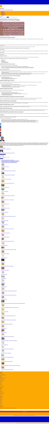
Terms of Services (2, 393)
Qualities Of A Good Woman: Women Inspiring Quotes (7, 183)
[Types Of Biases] (2, 281)
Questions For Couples (4, 328)
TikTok (1, 401)
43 (1, 196)
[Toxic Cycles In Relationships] (2, 190)
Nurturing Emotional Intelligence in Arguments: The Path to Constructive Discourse (10, 365)
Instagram (2, 419)
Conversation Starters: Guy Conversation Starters (7, 361)
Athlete (1, 382)
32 (1, 208)
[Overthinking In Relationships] (2, 219)
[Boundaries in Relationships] (2, 343)
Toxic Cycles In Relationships (4, 191)
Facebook (2, 418)
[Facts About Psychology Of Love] (2, 202)
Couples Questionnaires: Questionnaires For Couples (7, 357)
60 (1, 167)
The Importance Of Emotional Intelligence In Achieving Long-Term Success (10, 307)
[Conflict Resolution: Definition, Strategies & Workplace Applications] (2, 339)
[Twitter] (24, 124)
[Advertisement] (21, 42)
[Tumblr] (24, 127)
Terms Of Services (3, 14)
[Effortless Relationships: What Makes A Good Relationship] (2, 173)
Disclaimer (1, 391)
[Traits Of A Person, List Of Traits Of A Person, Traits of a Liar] (2, 314)
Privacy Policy (1, 392)
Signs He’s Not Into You (4, 299)
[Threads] (24, 135)
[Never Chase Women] (2, 277)
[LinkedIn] (24, 129)
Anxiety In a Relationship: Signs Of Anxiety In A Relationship (8, 170)
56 (1, 171)
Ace (0, 21)
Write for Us (1, 394)
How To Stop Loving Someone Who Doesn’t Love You (7, 241)
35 (1, 204)
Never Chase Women (3, 278)
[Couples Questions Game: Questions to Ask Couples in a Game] (2, 318)
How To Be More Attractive (4, 224)
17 (1, 291)
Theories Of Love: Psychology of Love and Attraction (7, 199)
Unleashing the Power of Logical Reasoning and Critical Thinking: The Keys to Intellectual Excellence (13, 303)
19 (1, 266)
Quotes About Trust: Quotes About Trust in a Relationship (8, 195)
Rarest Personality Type (4, 286)
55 (1, 175)
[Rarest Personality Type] (2, 285)
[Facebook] (24, 123)
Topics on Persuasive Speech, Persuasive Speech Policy (7, 336)
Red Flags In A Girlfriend (4, 257)
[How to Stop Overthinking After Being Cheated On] (2, 368)
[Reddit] (24, 128)
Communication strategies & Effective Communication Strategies (8, 249)
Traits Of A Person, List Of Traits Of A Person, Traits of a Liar (8, 315)
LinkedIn (1, 403)
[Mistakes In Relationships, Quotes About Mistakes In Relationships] (2, 289)
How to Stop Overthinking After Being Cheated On (7, 369)
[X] (24, 132)
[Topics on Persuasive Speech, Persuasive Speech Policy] (2, 335)
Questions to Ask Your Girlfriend (5, 270)
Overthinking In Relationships (4, 220)
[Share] (24, 136)
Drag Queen (1, 381)
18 (1, 283)
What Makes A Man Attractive (4, 212)
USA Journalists (2, 385)
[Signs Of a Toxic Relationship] (2, 310)
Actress (1, 384)
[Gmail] (24, 133)
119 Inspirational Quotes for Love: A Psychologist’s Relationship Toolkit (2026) (10, 161)
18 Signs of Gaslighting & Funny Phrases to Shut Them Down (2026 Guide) (10, 160)
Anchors (1, 383)
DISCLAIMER (3, 12)
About (2, 11)
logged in (4, 157)
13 (1, 370)
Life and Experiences (2, 380)
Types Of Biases (3, 282)
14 (1, 341)
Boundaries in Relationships (4, 344)
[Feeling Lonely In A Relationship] (2, 252)
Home (2, 13)
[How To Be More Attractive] (2, 223)
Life (1, 21)
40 (1, 200)
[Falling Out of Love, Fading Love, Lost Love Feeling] (2, 227)
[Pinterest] (24, 130)
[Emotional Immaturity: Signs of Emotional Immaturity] (2, 347)
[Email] (24, 125)
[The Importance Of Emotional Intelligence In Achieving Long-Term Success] (2, 306)
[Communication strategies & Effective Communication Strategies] (2, 248)
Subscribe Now (24, 411)
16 (1, 312)
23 (1, 237)
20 (1, 262)
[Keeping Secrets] (2, 260)
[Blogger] (24, 131)
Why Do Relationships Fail (4, 245)
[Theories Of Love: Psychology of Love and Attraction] (2, 198)
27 (1, 225)
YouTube (1, 402)
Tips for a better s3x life (4, 332)
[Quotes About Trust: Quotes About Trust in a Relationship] (2, 194)
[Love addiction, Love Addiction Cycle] (2, 231)
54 (1, 179)
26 (1, 229)
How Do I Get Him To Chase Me (5, 187)
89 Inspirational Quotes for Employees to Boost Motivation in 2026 (9, 162)
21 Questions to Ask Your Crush (5, 166)
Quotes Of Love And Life (4, 274)
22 (1, 254)
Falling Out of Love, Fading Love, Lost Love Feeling (7, 228)
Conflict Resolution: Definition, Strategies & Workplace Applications (9, 340)
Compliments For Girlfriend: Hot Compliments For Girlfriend (8, 216)
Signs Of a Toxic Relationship (4, 311)
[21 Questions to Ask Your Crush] (2, 165)
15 (1, 324)
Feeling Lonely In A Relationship (5, 253)
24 (1, 233)
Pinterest (1, 404)
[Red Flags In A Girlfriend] (2, 256)
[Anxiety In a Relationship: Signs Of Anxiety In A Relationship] (2, 169)
